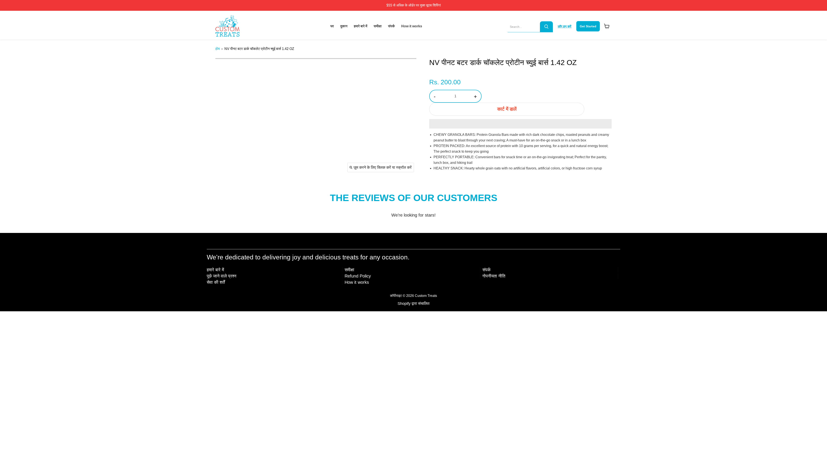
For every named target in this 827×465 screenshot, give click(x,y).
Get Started (588, 26)
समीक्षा (378, 26)
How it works (411, 26)
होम (217, 49)
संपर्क (391, 26)
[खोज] (546, 26)
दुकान (343, 26)
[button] (520, 124)
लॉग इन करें (564, 26)
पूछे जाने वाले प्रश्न (221, 276)
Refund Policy (358, 276)
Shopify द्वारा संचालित (413, 303)
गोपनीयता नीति (493, 276)
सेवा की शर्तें (216, 282)
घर (332, 26)
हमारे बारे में (360, 26)
